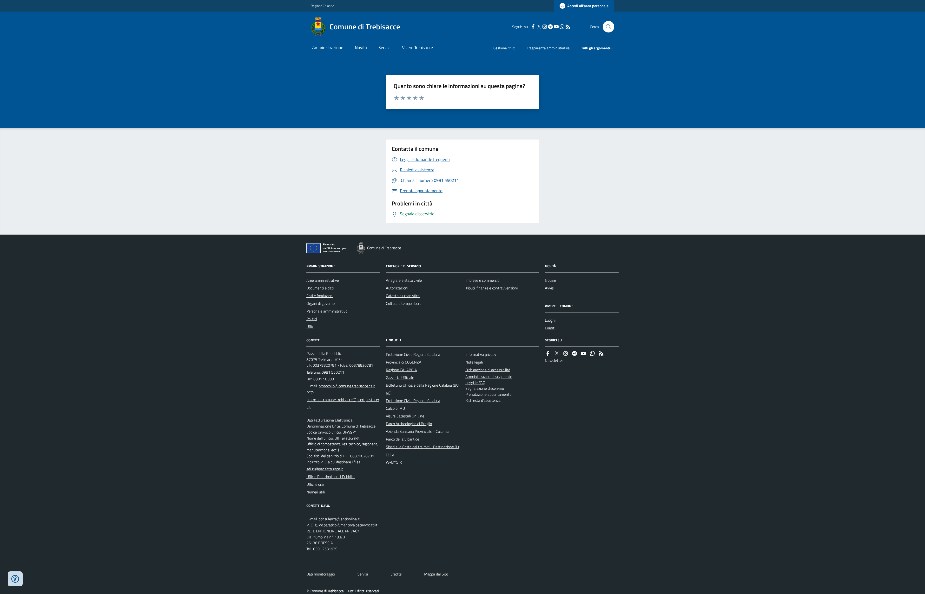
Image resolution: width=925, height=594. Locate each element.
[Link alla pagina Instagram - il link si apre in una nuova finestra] (545, 27)
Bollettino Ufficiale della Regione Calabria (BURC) (422, 389)
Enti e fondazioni (319, 296)
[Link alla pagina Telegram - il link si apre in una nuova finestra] (550, 27)
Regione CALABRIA (401, 370)
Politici (311, 319)
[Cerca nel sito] (606, 26)
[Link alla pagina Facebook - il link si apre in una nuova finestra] (533, 27)
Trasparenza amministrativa (548, 48)
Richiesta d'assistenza (483, 400)
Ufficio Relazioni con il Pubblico (330, 476)
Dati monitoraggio (320, 574)
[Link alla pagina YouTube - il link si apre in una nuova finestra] (556, 27)
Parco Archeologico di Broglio (409, 424)
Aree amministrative (322, 280)
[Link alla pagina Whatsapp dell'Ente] (592, 354)
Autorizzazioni (397, 288)
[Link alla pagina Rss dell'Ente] (601, 354)
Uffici (310, 326)
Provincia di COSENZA (403, 362)
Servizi (384, 47)
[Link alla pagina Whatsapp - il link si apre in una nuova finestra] (562, 27)
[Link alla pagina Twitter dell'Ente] (557, 354)
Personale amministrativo (326, 311)
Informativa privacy (480, 354)
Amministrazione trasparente (488, 376)
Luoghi (550, 320)
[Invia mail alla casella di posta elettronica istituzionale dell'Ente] (347, 386)
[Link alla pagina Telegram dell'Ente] (574, 354)
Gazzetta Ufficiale (400, 377)
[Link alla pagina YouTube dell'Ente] (583, 354)
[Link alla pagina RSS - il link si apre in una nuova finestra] (568, 27)
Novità (361, 47)
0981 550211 (333, 372)
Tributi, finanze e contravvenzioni (491, 288)
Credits (396, 574)
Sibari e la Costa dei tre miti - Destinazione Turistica (422, 450)
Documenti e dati (320, 288)
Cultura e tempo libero (403, 303)
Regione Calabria (322, 5)
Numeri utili (315, 492)
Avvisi (549, 288)
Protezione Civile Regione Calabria (413, 354)
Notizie (550, 280)
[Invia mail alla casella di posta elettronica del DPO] (339, 519)
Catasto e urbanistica (403, 296)
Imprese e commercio (482, 280)
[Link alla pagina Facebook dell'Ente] (548, 354)
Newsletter (554, 360)
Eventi (550, 328)
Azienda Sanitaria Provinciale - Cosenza (417, 431)
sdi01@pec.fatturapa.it (324, 469)
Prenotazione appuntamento (488, 394)
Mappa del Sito (436, 574)
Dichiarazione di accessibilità (487, 370)
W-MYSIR (394, 462)
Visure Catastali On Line (405, 416)
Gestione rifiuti (504, 48)
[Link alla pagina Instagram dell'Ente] (565, 354)
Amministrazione (327, 47)
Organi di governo (320, 303)
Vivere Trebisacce (417, 47)
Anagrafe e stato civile (404, 280)
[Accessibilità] (15, 579)
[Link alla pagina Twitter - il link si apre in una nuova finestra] (539, 27)
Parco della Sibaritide (402, 439)
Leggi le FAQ (475, 382)
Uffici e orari (315, 484)
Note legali (474, 362)
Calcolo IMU (395, 408)
